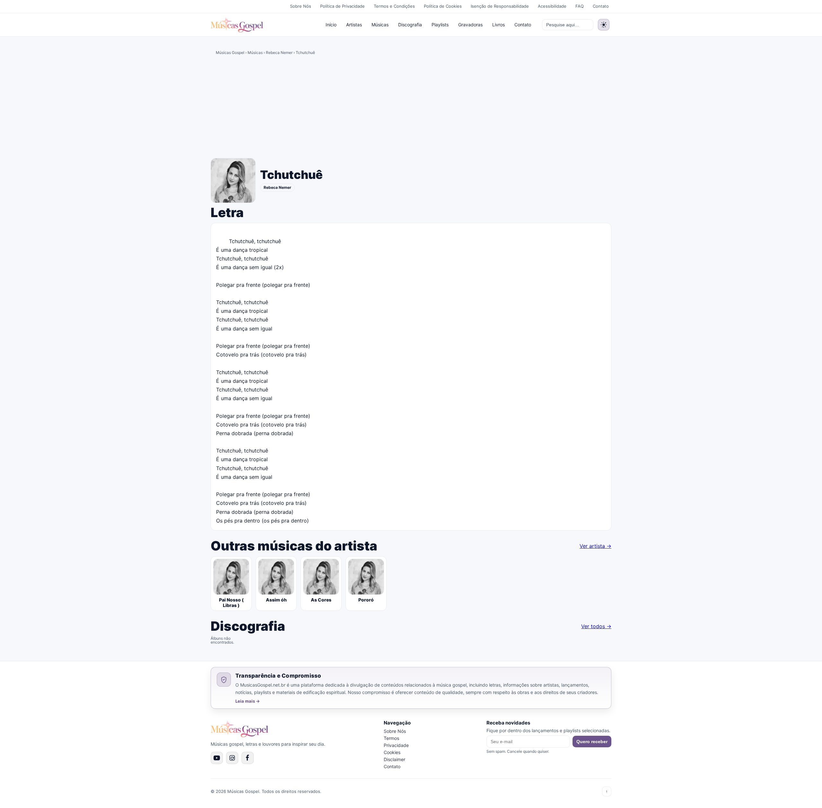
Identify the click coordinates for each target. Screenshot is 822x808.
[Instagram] (232, 758)
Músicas (380, 24)
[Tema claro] (603, 25)
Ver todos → (596, 626)
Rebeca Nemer (279, 52)
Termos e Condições (394, 6)
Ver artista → (595, 546)
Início (331, 24)
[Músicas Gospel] (237, 24)
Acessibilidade (552, 6)
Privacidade (396, 745)
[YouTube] (217, 758)
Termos (391, 738)
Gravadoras (470, 24)
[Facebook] (247, 758)
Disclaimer (394, 759)
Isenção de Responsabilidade (500, 6)
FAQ (579, 6)
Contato (601, 6)
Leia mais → (247, 701)
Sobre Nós (300, 6)
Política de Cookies (443, 6)
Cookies (392, 752)
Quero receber (592, 741)
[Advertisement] (411, 108)
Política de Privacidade (342, 6)
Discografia (410, 24)
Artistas (354, 24)
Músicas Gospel (230, 52)
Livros (498, 24)
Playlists (440, 24)
